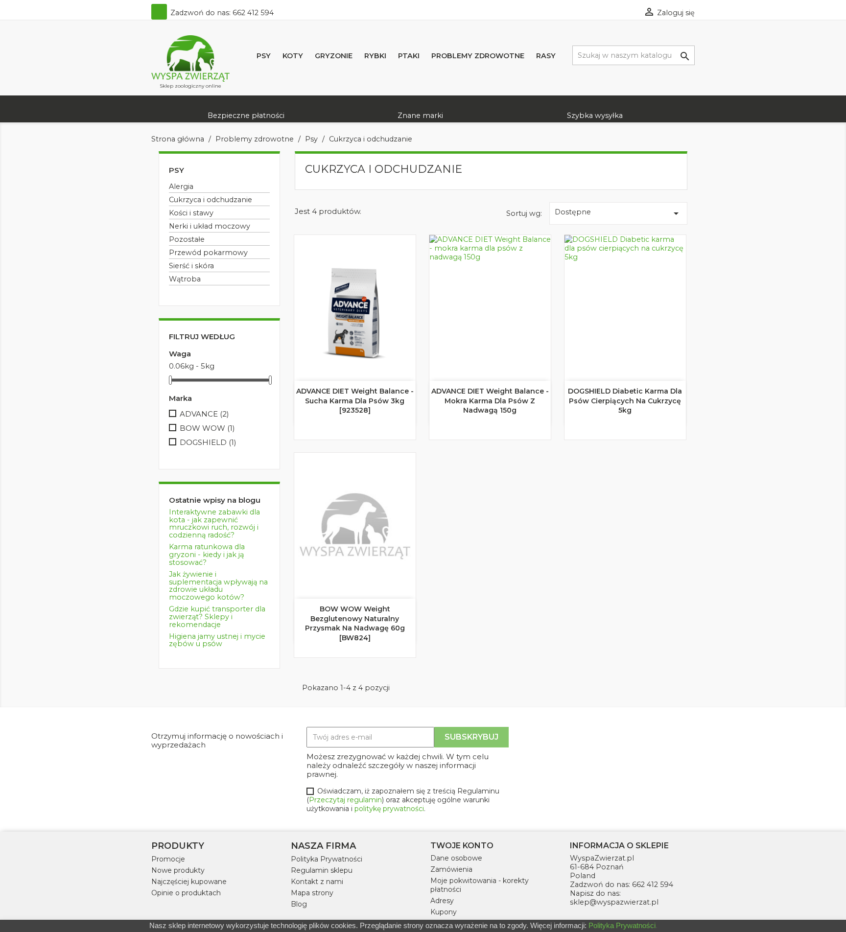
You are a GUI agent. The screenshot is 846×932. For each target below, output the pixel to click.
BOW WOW (207, 428)
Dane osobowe (456, 858)
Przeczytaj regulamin (345, 799)
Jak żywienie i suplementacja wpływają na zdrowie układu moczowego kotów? (218, 586)
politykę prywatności (389, 808)
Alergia (181, 186)
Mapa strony (312, 892)
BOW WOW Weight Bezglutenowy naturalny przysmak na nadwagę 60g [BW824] (355, 623)
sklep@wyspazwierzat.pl (614, 902)
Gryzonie (333, 55)
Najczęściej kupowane (189, 881)
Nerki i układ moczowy (209, 226)
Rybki (375, 55)
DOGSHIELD (208, 442)
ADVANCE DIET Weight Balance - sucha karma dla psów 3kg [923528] (355, 401)
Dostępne (618, 213)
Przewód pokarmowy (208, 252)
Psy (264, 55)
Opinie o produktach (186, 892)
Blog (299, 904)
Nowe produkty (178, 870)
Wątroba (185, 279)
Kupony (443, 912)
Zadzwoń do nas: (221, 12)
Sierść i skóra (191, 265)
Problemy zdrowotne (477, 55)
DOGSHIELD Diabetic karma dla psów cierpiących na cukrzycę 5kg (625, 401)
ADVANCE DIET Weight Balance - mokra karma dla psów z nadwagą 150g (490, 401)
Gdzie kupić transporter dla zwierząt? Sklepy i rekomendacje (217, 617)
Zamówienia (451, 869)
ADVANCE (204, 414)
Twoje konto (462, 845)
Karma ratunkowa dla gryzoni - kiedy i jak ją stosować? (207, 554)
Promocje (168, 859)
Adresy (442, 900)
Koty (292, 55)
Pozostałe (187, 239)
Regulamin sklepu (321, 870)
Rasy (546, 55)
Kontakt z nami (317, 881)
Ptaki (409, 55)
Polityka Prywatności (326, 859)
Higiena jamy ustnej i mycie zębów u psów (217, 640)
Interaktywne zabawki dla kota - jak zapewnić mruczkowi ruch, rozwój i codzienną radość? (214, 524)
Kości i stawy (191, 213)
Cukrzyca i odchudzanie (210, 199)
